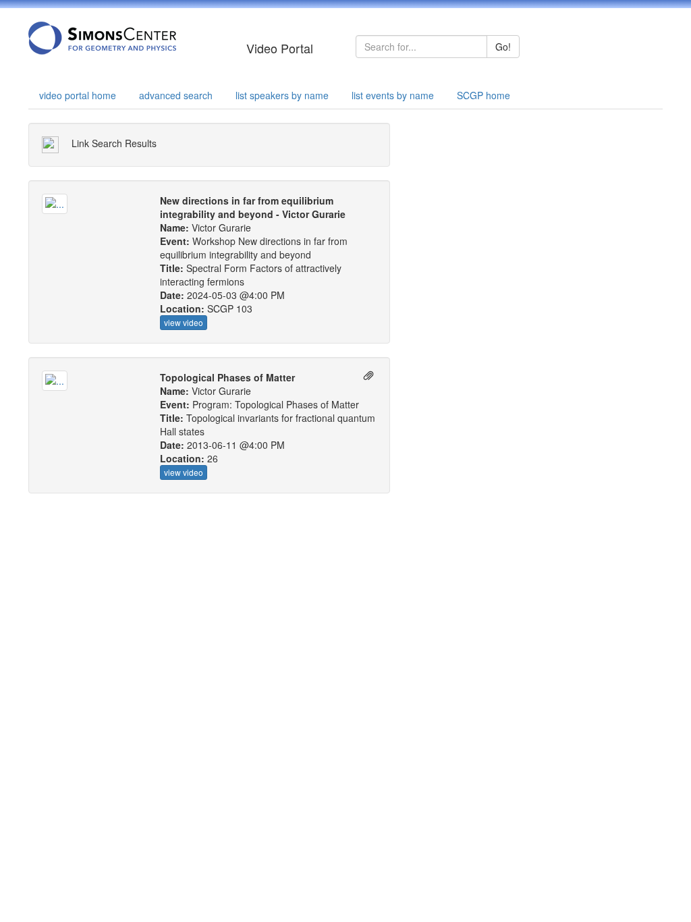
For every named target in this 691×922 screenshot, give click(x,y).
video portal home (77, 95)
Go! (503, 46)
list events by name (393, 95)
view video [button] (183, 322)
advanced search (176, 95)
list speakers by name (282, 95)
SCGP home (483, 95)
